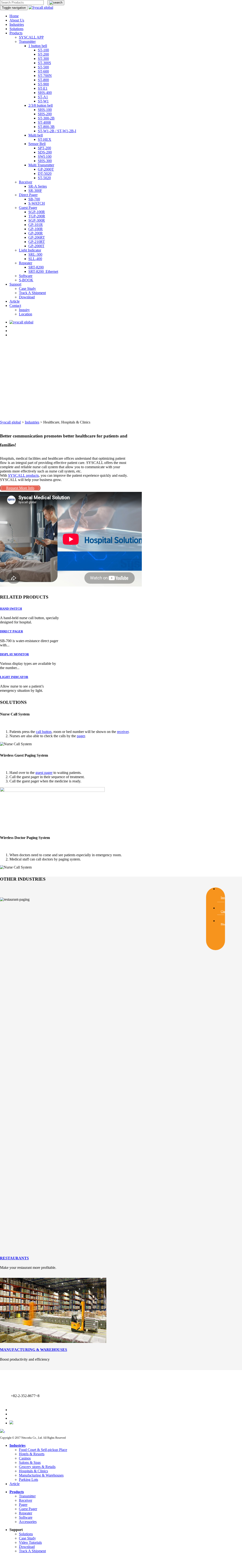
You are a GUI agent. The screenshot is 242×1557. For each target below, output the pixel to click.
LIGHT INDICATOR (14, 677)
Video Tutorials (30, 1542)
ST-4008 (44, 122)
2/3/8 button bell (40, 105)
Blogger (225, 924)
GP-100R (35, 229)
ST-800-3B (46, 127)
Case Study (27, 289)
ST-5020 (44, 178)
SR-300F (35, 191)
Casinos (25, 1458)
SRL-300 (35, 254)
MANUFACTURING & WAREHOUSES (33, 1350)
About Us (16, 20)
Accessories (28, 1522)
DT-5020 (45, 174)
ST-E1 (43, 88)
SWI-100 (45, 156)
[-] (2, 1431)
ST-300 (43, 59)
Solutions (16, 29)
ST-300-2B (46, 118)
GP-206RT (36, 237)
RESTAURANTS (14, 1258)
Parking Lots (28, 1480)
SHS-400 (45, 93)
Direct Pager (28, 195)
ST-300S (44, 63)
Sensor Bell (37, 144)
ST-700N (45, 76)
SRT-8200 (36, 267)
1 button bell (37, 46)
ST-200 (43, 54)
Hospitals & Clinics (33, 1471)
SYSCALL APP (31, 37)
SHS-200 (45, 114)
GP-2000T (46, 169)
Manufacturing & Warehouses (41, 1475)
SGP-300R (36, 220)
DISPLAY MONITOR (14, 654)
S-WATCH (36, 203)
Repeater (25, 263)
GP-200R (35, 233)
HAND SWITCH (11, 608)
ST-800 (43, 80)
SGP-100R (36, 212)
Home (14, 16)
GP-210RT (36, 242)
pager (81, 736)
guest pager (43, 773)
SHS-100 (45, 110)
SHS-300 (45, 161)
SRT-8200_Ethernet (43, 271)
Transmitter (27, 42)
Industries (16, 24)
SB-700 (34, 199)
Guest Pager (28, 208)
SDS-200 (45, 152)
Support (15, 284)
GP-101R (35, 225)
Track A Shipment (32, 293)
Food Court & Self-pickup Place (43, 1450)
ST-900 (43, 84)
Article (14, 301)
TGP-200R (36, 216)
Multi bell (35, 135)
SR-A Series (37, 186)
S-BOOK (26, 280)
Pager (23, 1505)
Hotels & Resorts (31, 1454)
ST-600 (43, 71)
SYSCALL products (23, 475)
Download (27, 297)
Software (25, 276)
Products (15, 33)
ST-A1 (43, 97)
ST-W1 (43, 101)
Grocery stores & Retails (37, 1467)
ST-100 (43, 50)
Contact (15, 306)
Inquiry (24, 310)
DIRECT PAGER (11, 631)
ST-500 (43, 67)
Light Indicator (30, 250)
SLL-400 (35, 259)
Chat (223, 911)
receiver (123, 732)
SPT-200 (44, 148)
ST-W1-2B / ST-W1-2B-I (57, 131)
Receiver (25, 182)
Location (25, 314)
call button (44, 732)
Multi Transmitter (41, 165)
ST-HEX (44, 139)
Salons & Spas (30, 1462)
